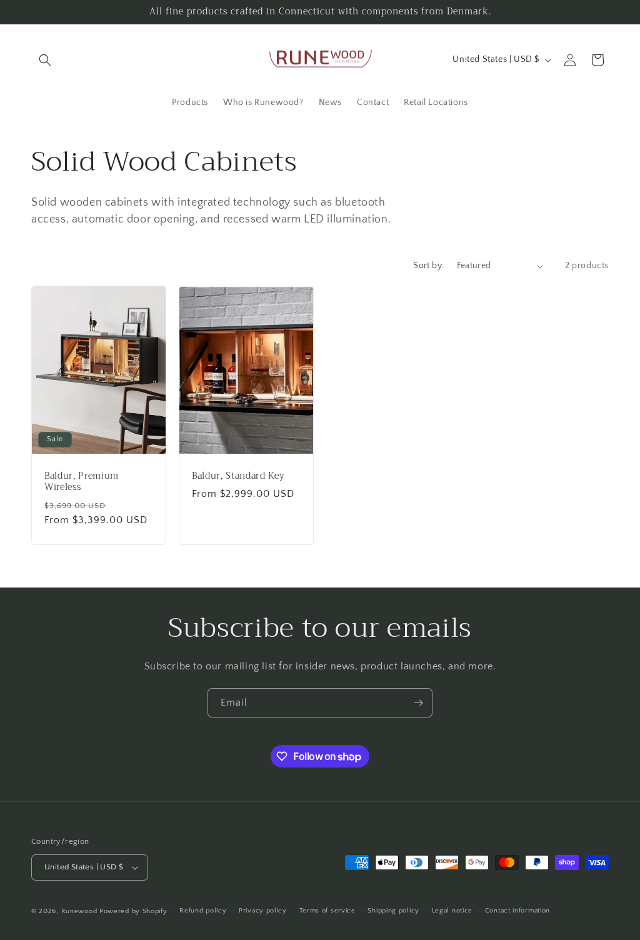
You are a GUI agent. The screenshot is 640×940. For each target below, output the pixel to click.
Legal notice (452, 910)
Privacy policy (263, 910)
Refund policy (202, 910)
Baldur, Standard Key (238, 476)
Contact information (517, 910)
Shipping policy (393, 910)
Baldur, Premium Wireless (81, 482)
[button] (45, 60)
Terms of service (327, 910)
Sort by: (428, 266)
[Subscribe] (418, 703)
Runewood (79, 911)
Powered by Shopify (133, 911)
